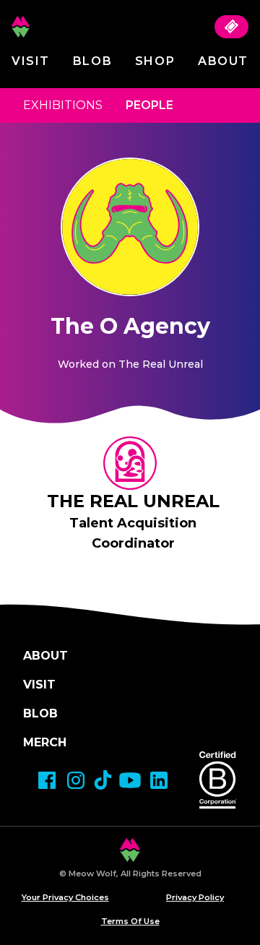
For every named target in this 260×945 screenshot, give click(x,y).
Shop (155, 61)
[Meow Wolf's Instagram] (75, 780)
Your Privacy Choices (65, 897)
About (223, 61)
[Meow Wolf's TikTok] (103, 780)
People (149, 105)
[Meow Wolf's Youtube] (130, 780)
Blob (92, 61)
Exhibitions (63, 105)
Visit (31, 61)
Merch (44, 742)
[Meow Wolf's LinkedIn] (158, 780)
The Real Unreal (133, 501)
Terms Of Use (130, 921)
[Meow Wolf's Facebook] (46, 780)
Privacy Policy (195, 897)
